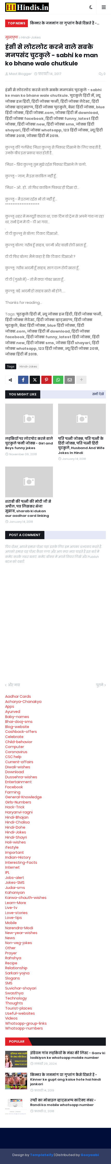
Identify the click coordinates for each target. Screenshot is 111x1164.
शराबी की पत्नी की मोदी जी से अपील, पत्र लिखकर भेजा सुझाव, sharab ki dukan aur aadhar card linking (28, 508)
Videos (11, 1018)
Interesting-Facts (21, 862)
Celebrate (14, 736)
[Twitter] (35, 380)
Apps (9, 706)
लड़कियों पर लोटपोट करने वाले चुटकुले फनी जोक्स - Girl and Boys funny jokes (29, 443)
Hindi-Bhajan (16, 817)
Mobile (11, 922)
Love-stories (16, 912)
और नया (14, 685)
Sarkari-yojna (17, 973)
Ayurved (12, 711)
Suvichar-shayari (20, 988)
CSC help (13, 756)
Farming (12, 792)
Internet (12, 867)
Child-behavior (18, 741)
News (10, 937)
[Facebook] (23, 380)
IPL (7, 872)
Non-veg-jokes (18, 942)
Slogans (12, 978)
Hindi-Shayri (16, 837)
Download (14, 771)
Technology (16, 998)
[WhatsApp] (58, 380)
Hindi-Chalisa (17, 822)
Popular (16, 1041)
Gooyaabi (90, 1154)
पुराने (99, 685)
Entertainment (18, 781)
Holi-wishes (15, 842)
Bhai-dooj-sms (19, 721)
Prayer (11, 953)
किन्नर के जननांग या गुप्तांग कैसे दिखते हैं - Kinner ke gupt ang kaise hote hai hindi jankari (65, 24)
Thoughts (14, 1003)
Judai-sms (15, 887)
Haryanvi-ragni (19, 812)
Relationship (16, 968)
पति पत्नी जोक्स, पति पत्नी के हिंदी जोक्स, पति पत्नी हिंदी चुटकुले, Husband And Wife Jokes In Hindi (81, 445)
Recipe (11, 963)
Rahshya (13, 958)
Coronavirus (16, 751)
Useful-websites (20, 1013)
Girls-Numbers (18, 802)
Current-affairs (19, 761)
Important (14, 852)
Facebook (14, 787)
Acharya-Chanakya (23, 701)
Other (10, 947)
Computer (14, 746)
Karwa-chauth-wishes (25, 897)
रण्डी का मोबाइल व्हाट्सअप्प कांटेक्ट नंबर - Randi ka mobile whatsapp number (63, 1102)
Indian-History (18, 857)
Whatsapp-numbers (24, 1028)
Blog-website (17, 726)
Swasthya (14, 993)
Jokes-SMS (15, 882)
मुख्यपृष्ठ (11, 37)
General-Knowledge (23, 797)
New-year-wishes (21, 932)
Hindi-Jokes (31, 37)
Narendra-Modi (19, 927)
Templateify (41, 1154)
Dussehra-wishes (21, 777)
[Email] (70, 380)
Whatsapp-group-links (26, 1023)
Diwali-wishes (17, 767)
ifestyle (12, 847)
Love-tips (13, 917)
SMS (8, 983)
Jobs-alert (14, 877)
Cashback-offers (21, 731)
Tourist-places (18, 1008)
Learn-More (15, 902)
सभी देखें (98, 394)
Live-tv (11, 907)
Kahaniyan (15, 892)
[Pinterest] (46, 380)
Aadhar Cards (18, 696)
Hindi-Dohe (15, 827)
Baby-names (17, 716)
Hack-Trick (15, 807)
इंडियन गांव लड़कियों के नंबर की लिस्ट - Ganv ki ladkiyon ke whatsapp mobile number (67, 1055)
